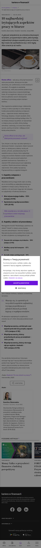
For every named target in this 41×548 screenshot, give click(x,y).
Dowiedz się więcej (15, 278)
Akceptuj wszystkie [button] (21, 283)
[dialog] (20, 274)
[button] (20, 288)
